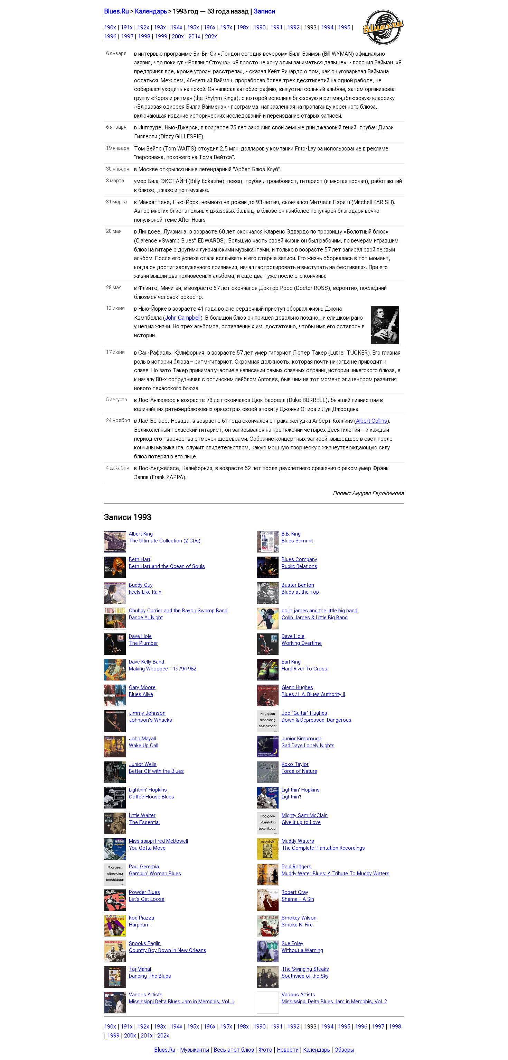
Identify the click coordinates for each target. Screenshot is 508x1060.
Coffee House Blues (151, 797)
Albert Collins (371, 421)
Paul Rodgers (296, 867)
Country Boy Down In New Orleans (167, 950)
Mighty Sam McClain (305, 816)
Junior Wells (143, 764)
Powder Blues (144, 892)
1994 (327, 27)
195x (193, 27)
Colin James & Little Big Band (315, 618)
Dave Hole (140, 636)
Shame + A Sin (298, 899)
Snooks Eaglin (145, 944)
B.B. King (291, 534)
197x (226, 27)
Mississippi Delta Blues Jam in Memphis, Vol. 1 (181, 1002)
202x (211, 36)
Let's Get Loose (146, 899)
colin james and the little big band (319, 611)
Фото (265, 1050)
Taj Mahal (140, 969)
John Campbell (182, 317)
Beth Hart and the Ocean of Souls (167, 566)
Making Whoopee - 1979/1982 (162, 669)
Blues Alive (141, 694)
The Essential (144, 822)
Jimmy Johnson (147, 713)
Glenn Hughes (297, 688)
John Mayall (142, 739)
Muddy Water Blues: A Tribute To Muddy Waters (335, 874)
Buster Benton (298, 585)
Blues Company (299, 560)
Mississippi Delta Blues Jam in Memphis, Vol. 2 (334, 1002)
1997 (127, 36)
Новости (288, 1050)
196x (210, 27)
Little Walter (142, 816)
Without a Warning (302, 950)
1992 (293, 27)
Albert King (141, 534)
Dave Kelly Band (146, 662)
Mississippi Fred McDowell (158, 841)
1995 (344, 27)
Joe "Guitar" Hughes (304, 713)
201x (194, 36)
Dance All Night (146, 618)
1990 (259, 27)
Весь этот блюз (234, 1050)
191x (127, 27)
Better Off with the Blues (156, 771)
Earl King (291, 662)
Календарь (151, 11)
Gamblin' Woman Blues (155, 874)
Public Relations (299, 566)
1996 (110, 36)
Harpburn (139, 925)
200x (178, 36)
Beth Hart (139, 560)
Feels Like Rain (145, 592)
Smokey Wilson (299, 918)
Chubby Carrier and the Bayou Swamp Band (178, 611)
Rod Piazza (141, 918)
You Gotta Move (147, 848)
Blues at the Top (300, 592)
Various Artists (145, 995)
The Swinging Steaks (305, 969)
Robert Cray (295, 892)
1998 (144, 36)
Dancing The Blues (150, 976)
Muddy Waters (298, 841)
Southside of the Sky (305, 976)
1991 (276, 27)
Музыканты (194, 1050)
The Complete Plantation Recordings (323, 848)
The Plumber (143, 643)
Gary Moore (142, 688)
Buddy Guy (141, 585)
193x (160, 27)
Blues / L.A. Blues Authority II (313, 694)
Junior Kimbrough (301, 739)
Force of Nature (299, 771)
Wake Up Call (143, 746)
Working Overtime (302, 643)
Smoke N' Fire (297, 925)
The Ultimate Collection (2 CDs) (164, 541)
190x (110, 27)
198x (243, 27)
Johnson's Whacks (150, 720)
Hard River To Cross (304, 669)
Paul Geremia (144, 867)
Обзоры (344, 1050)
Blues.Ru (116, 11)
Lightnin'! (291, 797)
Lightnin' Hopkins (148, 790)
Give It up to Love (301, 822)
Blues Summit (297, 541)
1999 (161, 36)
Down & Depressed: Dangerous (316, 720)
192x (143, 27)
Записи (264, 11)
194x (176, 27)
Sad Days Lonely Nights (308, 746)
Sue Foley (292, 944)
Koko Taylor (295, 764)
